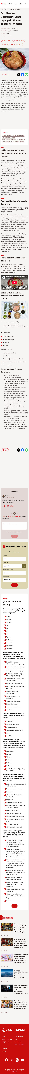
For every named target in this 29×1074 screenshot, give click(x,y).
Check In (5, 563)
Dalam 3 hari (10, 751)
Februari (8, 619)
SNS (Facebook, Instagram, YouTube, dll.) (14, 796)
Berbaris (8, 622)
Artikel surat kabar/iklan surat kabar (15, 820)
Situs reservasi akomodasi (14, 803)
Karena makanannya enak (14, 684)
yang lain (9, 736)
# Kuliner (5, 45)
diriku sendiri (10, 721)
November (9, 646)
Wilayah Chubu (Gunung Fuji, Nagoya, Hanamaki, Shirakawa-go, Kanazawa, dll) (15, 873)
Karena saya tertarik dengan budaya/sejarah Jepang (14, 675)
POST (14, 536)
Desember (9, 649)
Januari (8, 616)
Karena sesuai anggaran (13, 701)
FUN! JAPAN (4, 9)
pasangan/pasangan (12, 724)
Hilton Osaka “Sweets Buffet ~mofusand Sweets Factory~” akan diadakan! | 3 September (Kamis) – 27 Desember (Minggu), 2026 (21, 959)
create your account (14, 517)
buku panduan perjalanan (14, 813)
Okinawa (8, 901)
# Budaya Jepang (16, 45)
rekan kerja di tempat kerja (14, 730)
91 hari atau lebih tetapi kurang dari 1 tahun (15, 770)
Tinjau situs (9, 792)
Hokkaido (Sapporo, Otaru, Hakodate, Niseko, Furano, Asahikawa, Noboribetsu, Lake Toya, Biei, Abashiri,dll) (15, 843)
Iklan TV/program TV (12, 824)
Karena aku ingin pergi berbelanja (13, 697)
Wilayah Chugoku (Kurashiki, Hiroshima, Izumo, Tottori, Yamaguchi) (14, 884)
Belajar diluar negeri (12, 704)
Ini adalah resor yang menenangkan (12, 692)
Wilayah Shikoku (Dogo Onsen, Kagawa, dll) (15, 890)
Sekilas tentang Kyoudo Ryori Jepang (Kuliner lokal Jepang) (13, 137)
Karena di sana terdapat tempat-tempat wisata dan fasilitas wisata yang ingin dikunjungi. (16, 669)
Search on (6, 577)
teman (8, 733)
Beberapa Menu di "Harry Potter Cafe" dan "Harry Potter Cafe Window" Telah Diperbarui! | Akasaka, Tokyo (20, 943)
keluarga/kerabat (11, 727)
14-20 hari (9, 760)
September (9, 640)
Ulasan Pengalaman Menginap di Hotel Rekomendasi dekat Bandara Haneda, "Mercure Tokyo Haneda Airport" (20, 928)
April (7, 625)
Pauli (7, 33)
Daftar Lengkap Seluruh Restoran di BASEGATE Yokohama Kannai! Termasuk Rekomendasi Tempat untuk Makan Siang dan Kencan (21, 1005)
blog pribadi (9, 800)
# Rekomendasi (19, 40)
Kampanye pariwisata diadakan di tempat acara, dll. (15, 807)
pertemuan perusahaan (13, 707)
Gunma (3, 82)
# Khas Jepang (6, 40)
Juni (7, 631)
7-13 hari (8, 757)
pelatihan (9, 710)
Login (4, 517)
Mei (7, 628)
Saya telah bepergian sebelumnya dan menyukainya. (15, 663)
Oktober (8, 643)
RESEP (18, 9)
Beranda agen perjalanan (13, 789)
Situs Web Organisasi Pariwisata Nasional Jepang (16, 785)
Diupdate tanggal (5, 28)
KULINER (11, 9)
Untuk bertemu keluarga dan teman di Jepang (15, 680)
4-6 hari (8, 754)
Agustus (8, 637)
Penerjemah (4, 36)
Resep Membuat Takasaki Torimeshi (13, 142)
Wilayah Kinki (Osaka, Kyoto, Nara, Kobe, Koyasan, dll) (14, 878)
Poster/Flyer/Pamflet (12, 810)
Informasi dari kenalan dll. (14, 827)
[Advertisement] (8, 124)
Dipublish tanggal (6, 31)
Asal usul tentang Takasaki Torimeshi (13, 140)
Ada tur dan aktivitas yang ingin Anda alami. (15, 687)
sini (26, 327)
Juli (7, 634)
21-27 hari (9, 763)
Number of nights (8, 570)
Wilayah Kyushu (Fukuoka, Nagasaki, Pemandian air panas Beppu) (15, 896)
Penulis (3, 33)
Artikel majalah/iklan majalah (15, 816)
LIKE (6, 75)
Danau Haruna (5, 86)
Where (5, 556)
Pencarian (14, 585)
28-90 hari (9, 766)
